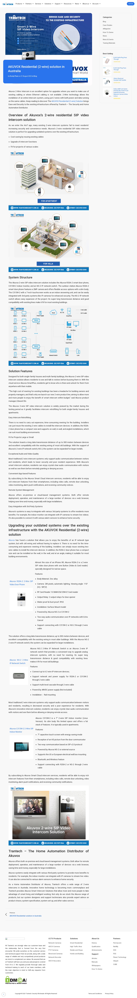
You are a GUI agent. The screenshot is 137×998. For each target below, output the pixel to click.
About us (86, 4)
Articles (94, 958)
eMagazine (106, 29)
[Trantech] (8, 3)
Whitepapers (96, 966)
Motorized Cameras (55, 954)
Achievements (97, 950)
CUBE (115, 964)
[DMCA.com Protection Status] (16, 980)
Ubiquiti (115, 961)
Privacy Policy (109, 993)
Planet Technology (119, 957)
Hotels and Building (76, 954)
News (77, 4)
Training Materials (109, 43)
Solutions (48, 4)
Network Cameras (54, 943)
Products (19, 4)
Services (38, 4)
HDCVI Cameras (54, 947)
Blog (35, 76)
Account (95, 4)
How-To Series (108, 32)
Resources (67, 4)
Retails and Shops (76, 950)
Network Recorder (54, 957)
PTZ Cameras (53, 950)
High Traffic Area (76, 947)
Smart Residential (76, 943)
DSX (114, 950)
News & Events (108, 39)
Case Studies (107, 25)
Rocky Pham (14, 76)
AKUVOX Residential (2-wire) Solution (67, 101)
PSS (114, 954)
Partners (29, 4)
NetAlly (115, 947)
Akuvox (12, 540)
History (94, 943)
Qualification (96, 947)
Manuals (95, 962)
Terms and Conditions (96, 993)
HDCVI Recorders (54, 961)
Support (57, 4)
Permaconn (117, 943)
